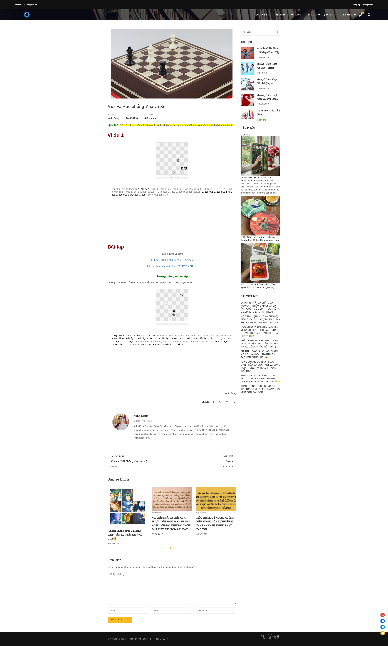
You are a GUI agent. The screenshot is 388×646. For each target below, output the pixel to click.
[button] (170, 548)
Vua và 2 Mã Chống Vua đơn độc (129, 461)
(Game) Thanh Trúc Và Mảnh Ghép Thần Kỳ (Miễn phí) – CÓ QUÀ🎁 (125, 534)
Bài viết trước (117, 456)
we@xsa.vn (32, 5)
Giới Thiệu (347, 14)
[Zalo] (382, 621)
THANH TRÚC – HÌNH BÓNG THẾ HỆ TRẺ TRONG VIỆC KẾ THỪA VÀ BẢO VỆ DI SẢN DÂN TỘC (260, 389)
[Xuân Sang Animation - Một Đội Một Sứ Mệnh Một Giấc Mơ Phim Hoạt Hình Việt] (26, 15)
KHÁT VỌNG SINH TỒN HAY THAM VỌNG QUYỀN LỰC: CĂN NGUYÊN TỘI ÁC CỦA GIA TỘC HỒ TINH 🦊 (259, 343)
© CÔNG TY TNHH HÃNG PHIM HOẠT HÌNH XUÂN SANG (138, 639)
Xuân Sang (113, 118)
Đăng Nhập (368, 5)
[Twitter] (220, 402)
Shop (282, 14)
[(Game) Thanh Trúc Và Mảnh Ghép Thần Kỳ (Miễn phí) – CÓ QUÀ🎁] (128, 506)
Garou (229, 461)
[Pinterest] (227, 402)
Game (298, 14)
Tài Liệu (264, 14)
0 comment (150, 118)
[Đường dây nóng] (382, 615)
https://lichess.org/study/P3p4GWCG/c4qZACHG (171, 266)
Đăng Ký (356, 5)
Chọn (267, 186)
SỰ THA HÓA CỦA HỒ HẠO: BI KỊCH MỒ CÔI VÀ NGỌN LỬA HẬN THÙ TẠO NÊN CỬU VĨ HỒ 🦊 (260, 354)
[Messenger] (382, 627)
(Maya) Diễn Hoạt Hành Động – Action (267, 83)
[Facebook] (213, 402)
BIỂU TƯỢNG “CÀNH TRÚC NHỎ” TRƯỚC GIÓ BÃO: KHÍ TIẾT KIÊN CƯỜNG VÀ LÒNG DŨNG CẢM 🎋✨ (260, 378)
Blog (314, 14)
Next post (228, 456)
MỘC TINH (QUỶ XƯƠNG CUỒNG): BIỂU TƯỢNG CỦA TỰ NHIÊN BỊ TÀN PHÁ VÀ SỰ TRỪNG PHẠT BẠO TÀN (260, 319)
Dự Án (329, 14)
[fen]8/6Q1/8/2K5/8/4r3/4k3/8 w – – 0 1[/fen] (172, 260)
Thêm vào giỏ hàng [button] (269, 240)
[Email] (382, 633)
